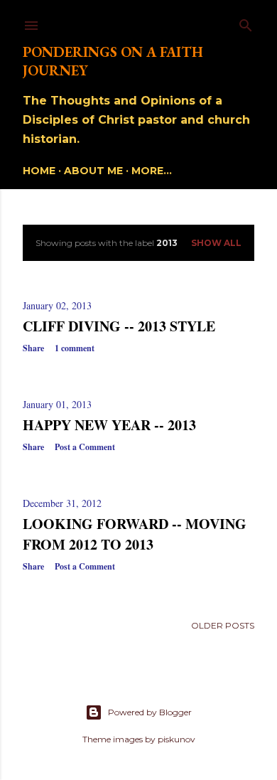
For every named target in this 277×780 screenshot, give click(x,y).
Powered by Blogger (150, 712)
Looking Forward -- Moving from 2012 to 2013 (134, 534)
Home (39, 170)
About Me (93, 170)
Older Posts (222, 625)
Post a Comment (85, 447)
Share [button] (33, 348)
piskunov (176, 739)
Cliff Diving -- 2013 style (119, 326)
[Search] (245, 22)
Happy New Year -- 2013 (109, 425)
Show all (216, 242)
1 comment (74, 348)
